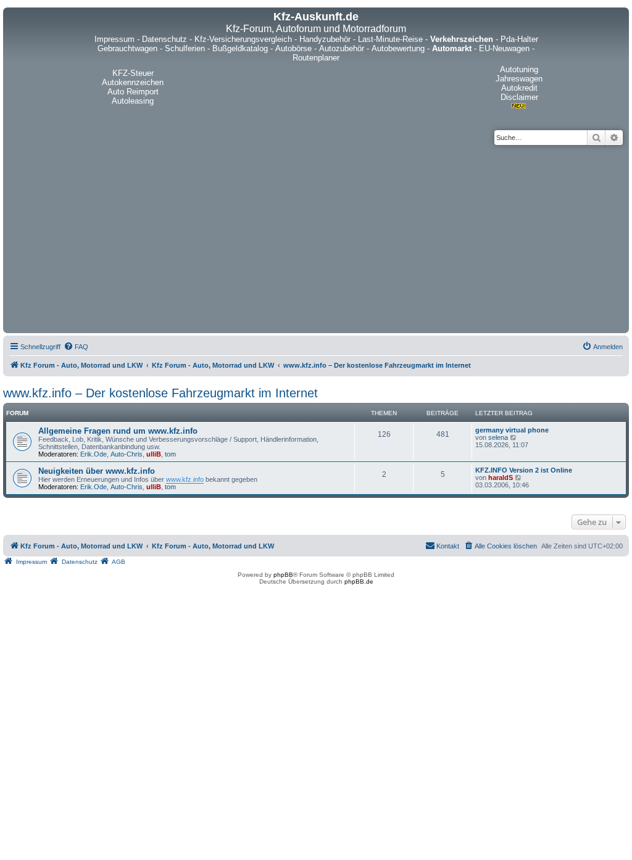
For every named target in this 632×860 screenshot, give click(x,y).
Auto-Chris (126, 454)
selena (498, 437)
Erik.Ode (93, 454)
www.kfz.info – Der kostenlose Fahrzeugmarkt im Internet (160, 393)
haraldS (500, 477)
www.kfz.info (185, 479)
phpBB (283, 574)
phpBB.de (358, 581)
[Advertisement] (316, 237)
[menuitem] (76, 346)
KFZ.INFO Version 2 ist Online (523, 470)
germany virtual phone (512, 430)
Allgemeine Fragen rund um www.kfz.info (118, 431)
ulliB (153, 454)
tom (170, 454)
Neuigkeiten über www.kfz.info (96, 471)
